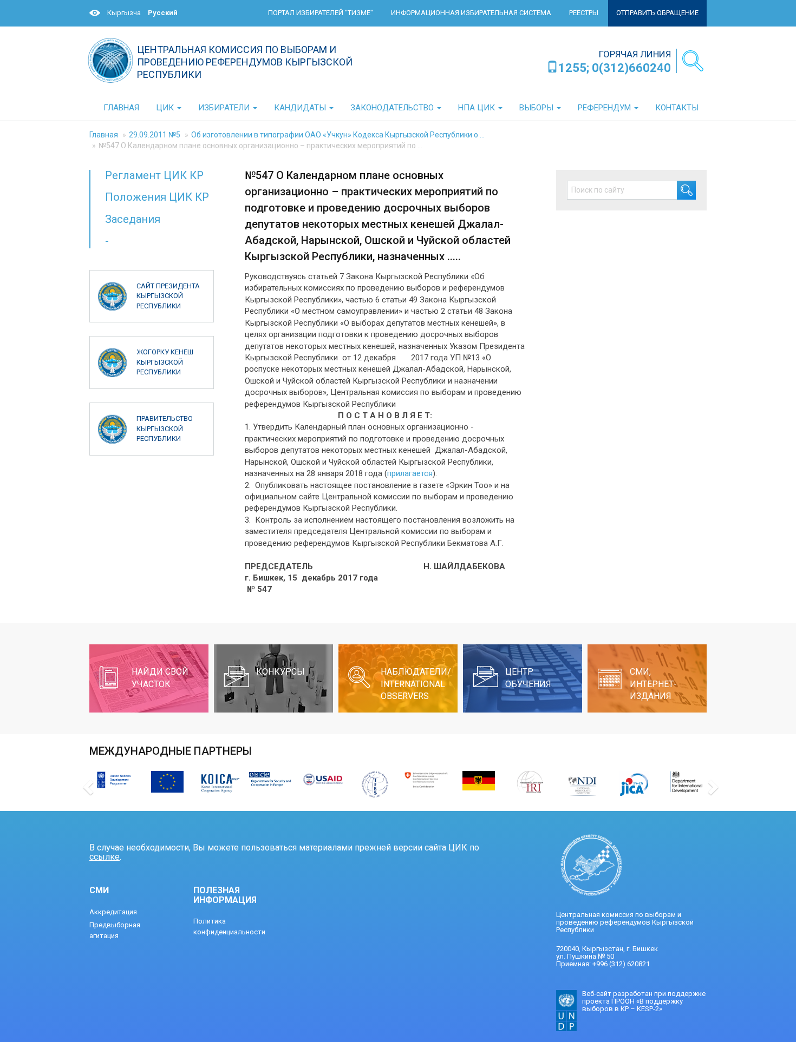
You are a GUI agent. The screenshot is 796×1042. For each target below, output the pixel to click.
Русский (163, 13)
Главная (103, 134)
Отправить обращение (657, 13)
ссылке (104, 857)
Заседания (132, 219)
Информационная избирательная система (471, 13)
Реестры (583, 13)
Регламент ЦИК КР (154, 175)
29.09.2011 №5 (154, 134)
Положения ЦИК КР (157, 196)
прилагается (410, 473)
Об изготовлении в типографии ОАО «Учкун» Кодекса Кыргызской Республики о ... (338, 134)
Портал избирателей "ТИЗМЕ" (320, 13)
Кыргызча (124, 13)
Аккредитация (113, 912)
